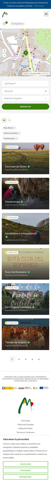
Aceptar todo (25, 464)
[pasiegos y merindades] (5, 14)
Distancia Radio (11, 133)
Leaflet (25, 74)
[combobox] (25, 98)
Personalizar (25, 470)
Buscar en (25, 106)
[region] (25, 458)
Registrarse (18, 24)
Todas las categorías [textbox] (13, 98)
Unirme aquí (39, 6)
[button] (4, 55)
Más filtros (8, 128)
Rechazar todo (25, 477)
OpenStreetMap (36, 74)
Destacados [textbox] (9, 138)
